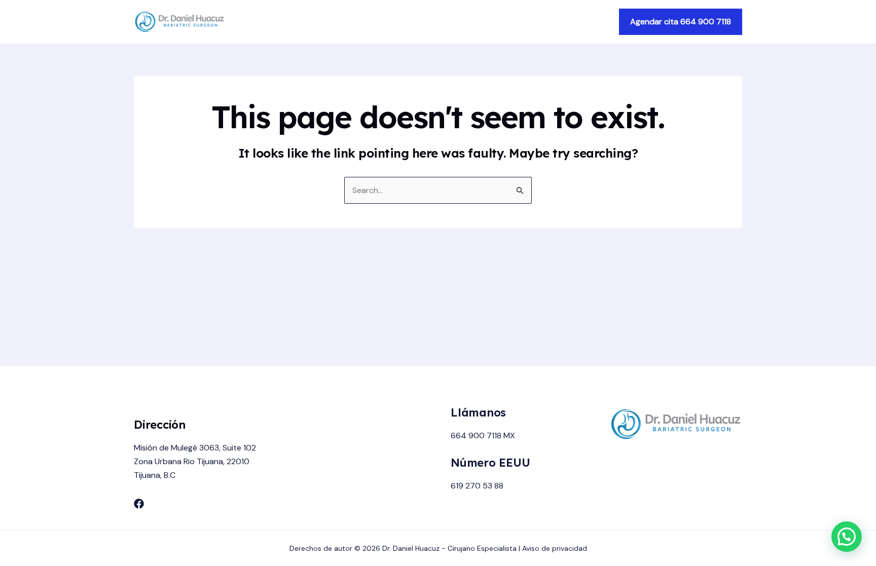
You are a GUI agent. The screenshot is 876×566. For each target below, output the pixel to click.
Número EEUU (490, 463)
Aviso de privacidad (554, 548)
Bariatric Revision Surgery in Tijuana (413, 21)
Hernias (508, 21)
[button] (680, 22)
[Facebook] (139, 504)
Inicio (322, 21)
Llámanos (478, 412)
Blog (593, 21)
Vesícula (553, 21)
